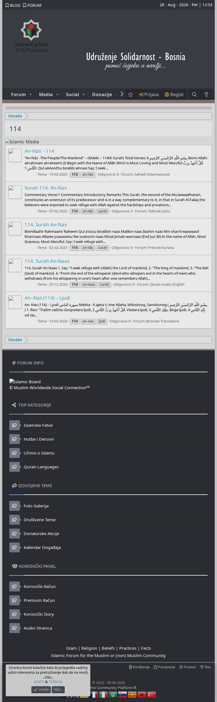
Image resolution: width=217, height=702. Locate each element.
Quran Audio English (167, 284)
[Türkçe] (152, 694)
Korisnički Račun (39, 586)
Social (72, 94)
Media (46, 94)
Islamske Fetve (38, 425)
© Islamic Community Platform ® (108, 687)
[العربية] (113, 694)
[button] (31, 94)
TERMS (54, 681)
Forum (18, 94)
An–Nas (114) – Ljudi (47, 297)
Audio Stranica (37, 628)
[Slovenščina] (123, 694)
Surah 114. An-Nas (46, 187)
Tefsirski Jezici (159, 211)
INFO (40, 681)
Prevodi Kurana (161, 247)
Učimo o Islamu (39, 453)
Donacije (102, 94)
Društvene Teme (39, 519)
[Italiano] (103, 694)
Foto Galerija (36, 506)
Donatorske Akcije (41, 533)
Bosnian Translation (162, 321)
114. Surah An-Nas (46, 224)
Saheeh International (152, 174)
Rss (207, 666)
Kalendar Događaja (42, 547)
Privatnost (166, 666)
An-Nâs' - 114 (39, 151)
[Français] (94, 694)
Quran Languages (40, 467)
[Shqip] (142, 694)
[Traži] (194, 94)
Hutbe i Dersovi (38, 439)
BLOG (14, 5)
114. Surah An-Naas (47, 261)
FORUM (34, 5)
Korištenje (141, 666)
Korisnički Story (38, 614)
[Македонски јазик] (132, 694)
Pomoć (189, 666)
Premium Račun (39, 600)
